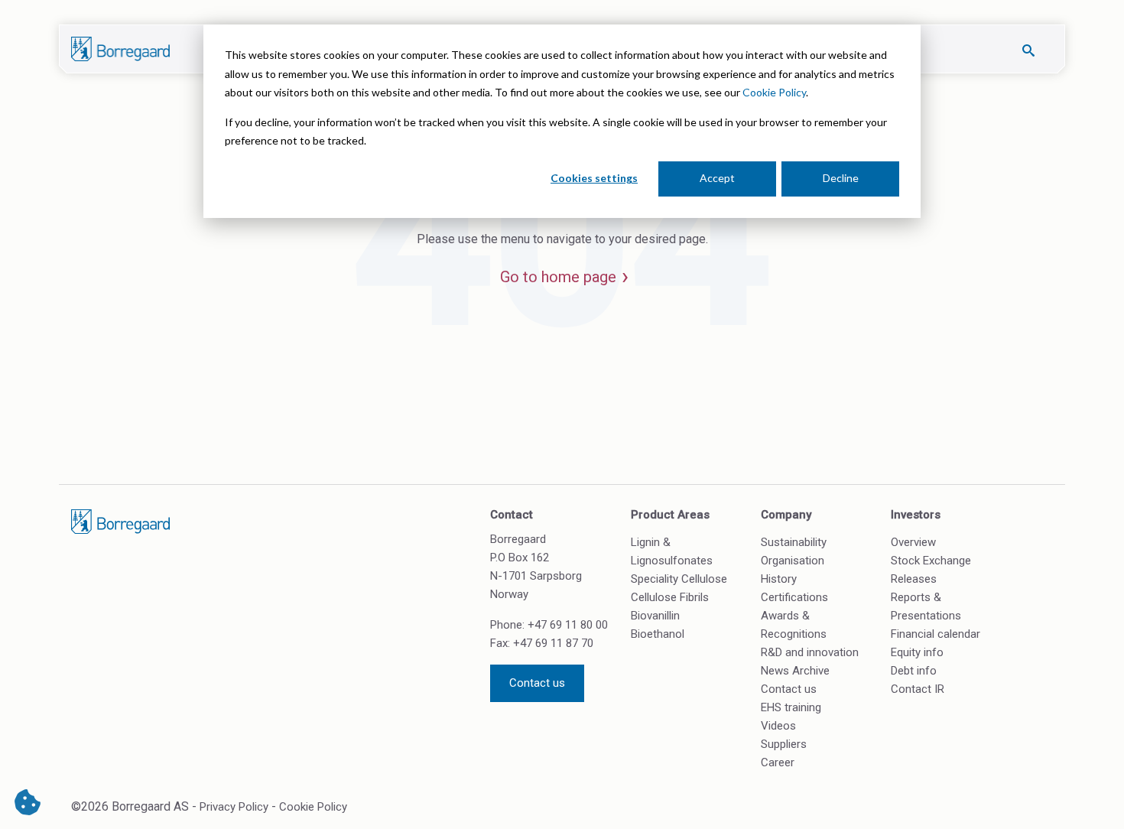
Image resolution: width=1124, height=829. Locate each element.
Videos (778, 726)
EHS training (791, 707)
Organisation (792, 560)
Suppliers (784, 744)
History (779, 579)
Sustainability (794, 542)
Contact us (537, 683)
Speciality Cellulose (679, 579)
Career (777, 762)
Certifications (794, 597)
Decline (841, 177)
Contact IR (917, 689)
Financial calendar (935, 634)
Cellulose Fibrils (670, 597)
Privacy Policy (234, 807)
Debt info (914, 671)
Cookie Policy (774, 92)
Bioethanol (657, 634)
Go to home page (558, 277)
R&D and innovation (810, 652)
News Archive (795, 671)
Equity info (917, 652)
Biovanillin (655, 616)
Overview (913, 542)
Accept (717, 177)
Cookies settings (594, 177)
